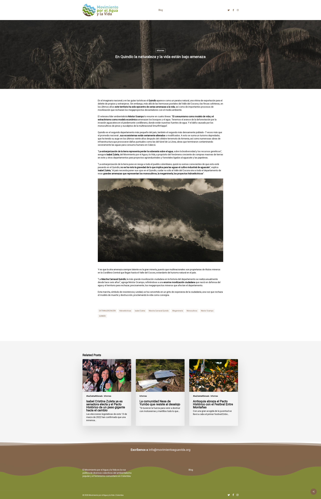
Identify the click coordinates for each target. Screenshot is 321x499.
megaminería (177, 311)
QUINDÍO (102, 316)
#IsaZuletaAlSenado (94, 396)
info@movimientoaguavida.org (169, 450)
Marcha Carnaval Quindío (159, 311)
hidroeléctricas (125, 311)
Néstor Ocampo (207, 311)
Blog (191, 469)
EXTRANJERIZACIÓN (107, 311)
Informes (160, 50)
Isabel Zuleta (140, 311)
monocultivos (192, 311)
